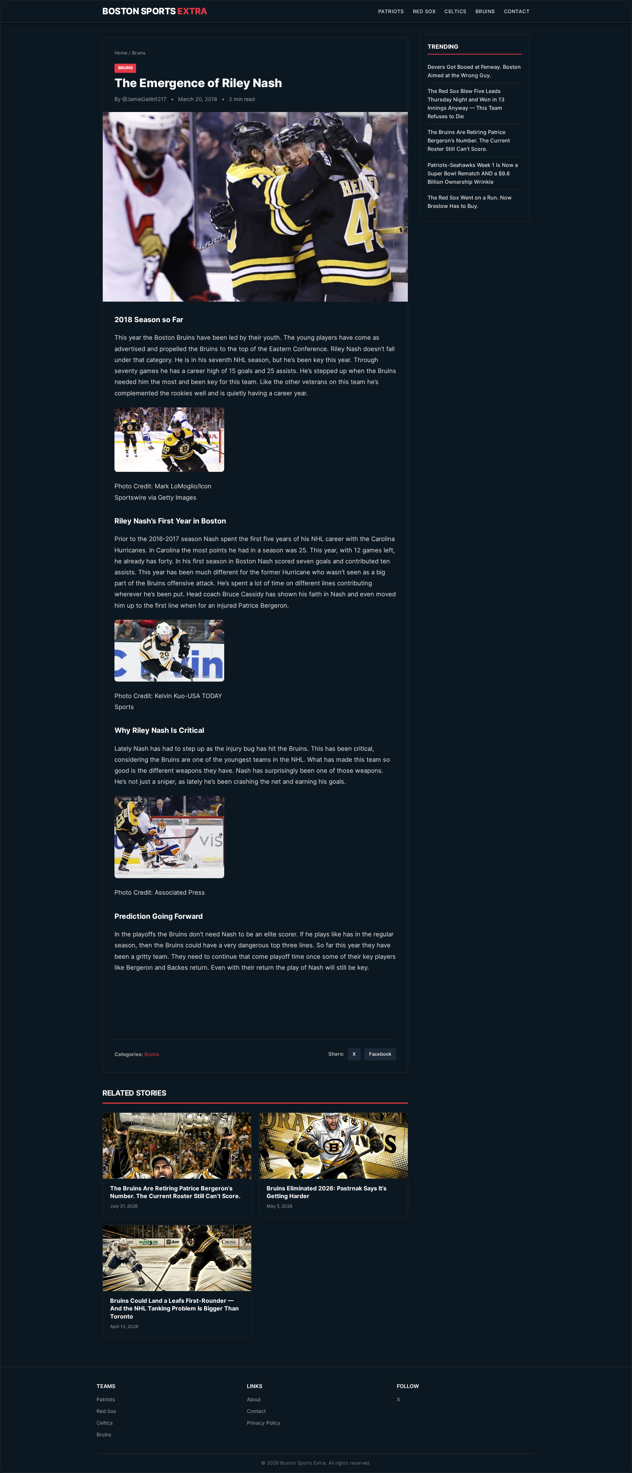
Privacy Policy (264, 1423)
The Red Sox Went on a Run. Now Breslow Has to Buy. (470, 201)
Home (120, 53)
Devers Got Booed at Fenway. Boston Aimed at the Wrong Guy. (474, 71)
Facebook (380, 1054)
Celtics (455, 11)
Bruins (485, 11)
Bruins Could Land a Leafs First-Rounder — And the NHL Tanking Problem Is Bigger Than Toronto (174, 1308)
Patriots (391, 11)
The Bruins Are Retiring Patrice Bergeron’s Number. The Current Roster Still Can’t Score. (175, 1192)
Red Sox (424, 11)
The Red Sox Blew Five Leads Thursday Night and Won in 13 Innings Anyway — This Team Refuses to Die (466, 103)
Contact (517, 11)
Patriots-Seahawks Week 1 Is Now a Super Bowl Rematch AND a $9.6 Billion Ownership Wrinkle (473, 173)
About (254, 1399)
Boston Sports (154, 11)
